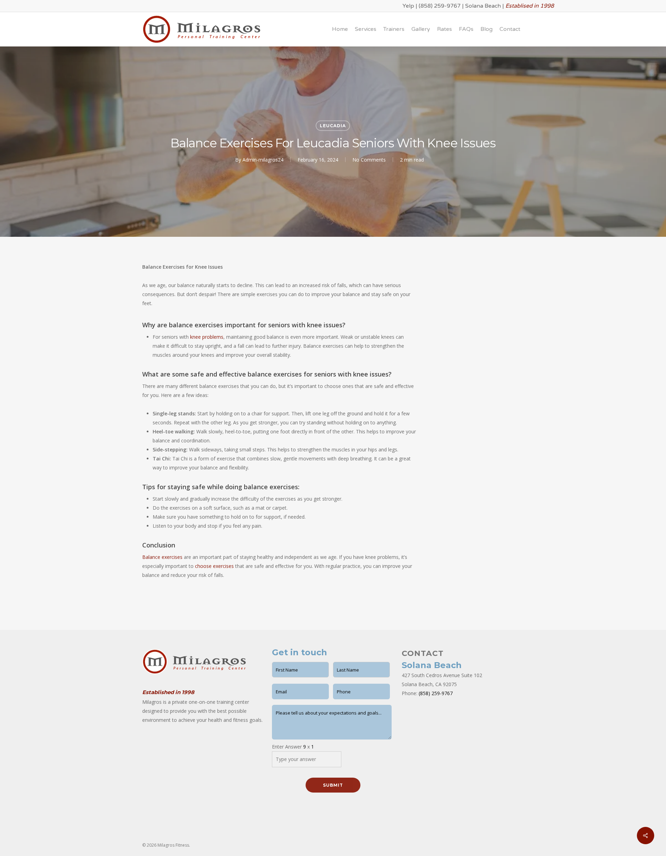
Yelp (408, 5)
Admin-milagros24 (262, 159)
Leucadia (333, 125)
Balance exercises (162, 557)
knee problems (206, 337)
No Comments (369, 159)
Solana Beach (483, 5)
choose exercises (214, 566)
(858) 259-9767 (440, 5)
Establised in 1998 (529, 5)
